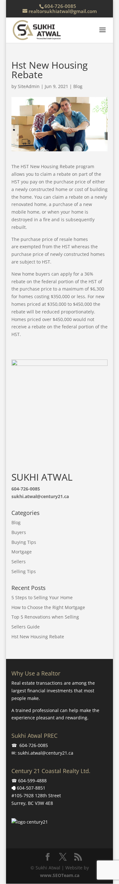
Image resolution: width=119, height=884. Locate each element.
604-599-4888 (32, 781)
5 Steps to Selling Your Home (42, 597)
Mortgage (21, 552)
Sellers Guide (25, 627)
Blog (78, 86)
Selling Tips (23, 571)
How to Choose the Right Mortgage (48, 607)
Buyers (18, 532)
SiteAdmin (29, 86)
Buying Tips (23, 542)
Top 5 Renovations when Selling (45, 617)
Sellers (18, 561)
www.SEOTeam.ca (59, 875)
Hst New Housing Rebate (37, 637)
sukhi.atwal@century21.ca (45, 753)
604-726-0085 (60, 6)
